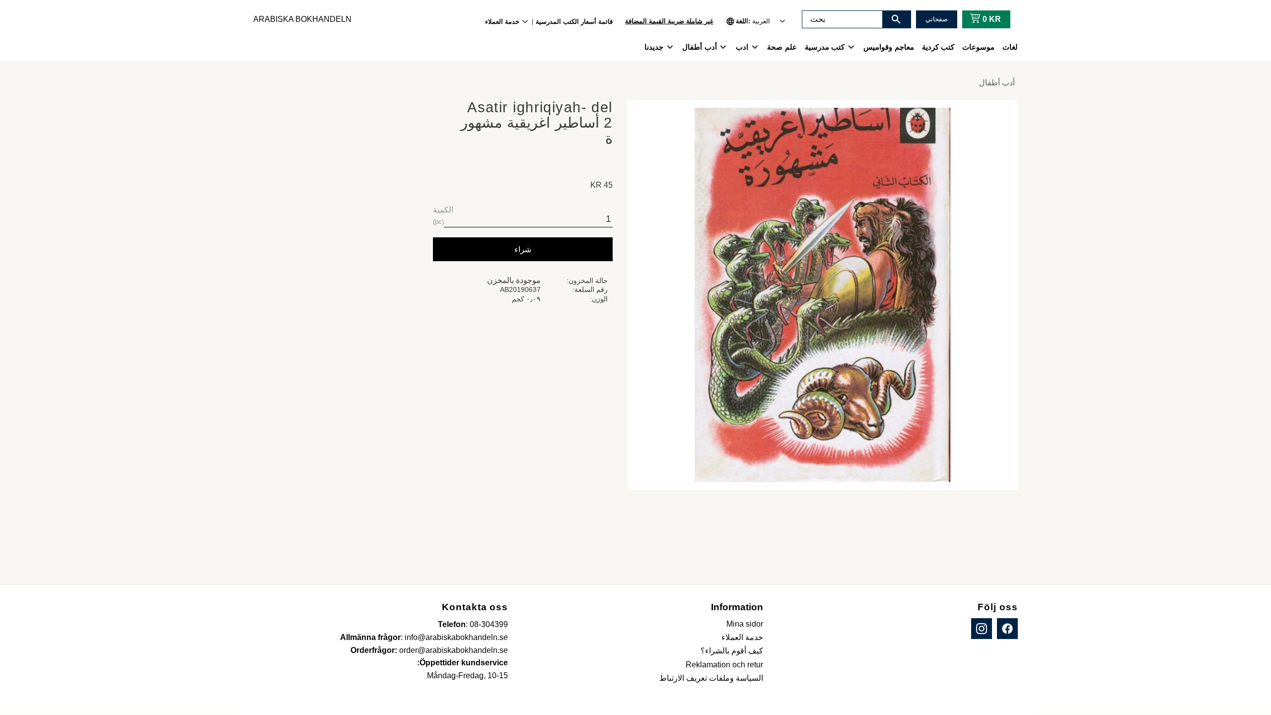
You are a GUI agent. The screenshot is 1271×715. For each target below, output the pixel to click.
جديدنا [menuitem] (653, 47)
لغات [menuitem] (1010, 47)
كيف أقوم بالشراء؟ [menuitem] (732, 650)
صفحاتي (936, 19)
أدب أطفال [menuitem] (699, 47)
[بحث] (896, 19)
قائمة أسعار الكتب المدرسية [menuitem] (574, 21)
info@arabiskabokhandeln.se (456, 637)
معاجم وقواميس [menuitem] (888, 47)
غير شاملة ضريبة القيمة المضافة (669, 21)
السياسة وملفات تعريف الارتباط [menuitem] (711, 678)
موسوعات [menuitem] (978, 47)
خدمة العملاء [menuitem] (502, 21)
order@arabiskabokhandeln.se (453, 650)
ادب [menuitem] (742, 47)
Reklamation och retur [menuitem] (724, 664)
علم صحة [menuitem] (781, 47)
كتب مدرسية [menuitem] (825, 47)
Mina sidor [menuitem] (744, 624)
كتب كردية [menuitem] (938, 47)
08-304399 (489, 624)
